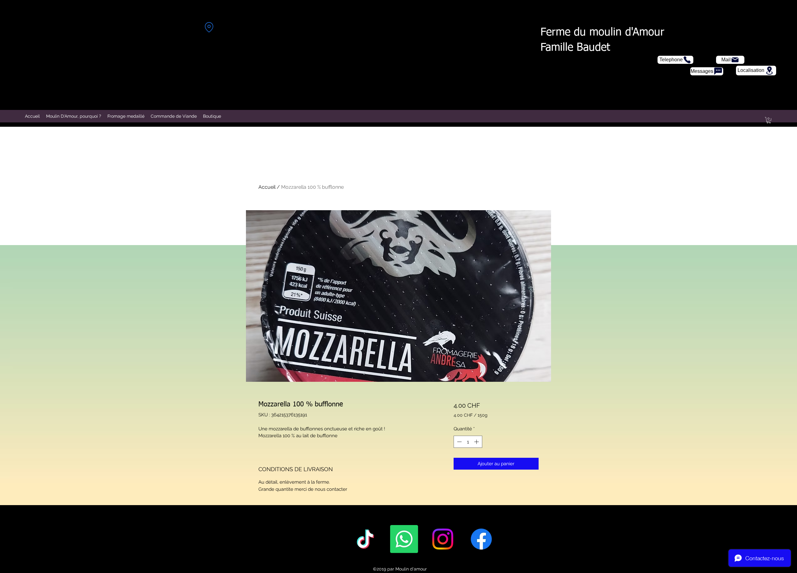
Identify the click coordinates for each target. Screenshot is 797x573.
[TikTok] (365, 539)
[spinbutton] (468, 442)
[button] (768, 120)
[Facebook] (481, 539)
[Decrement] (459, 442)
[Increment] (477, 442)
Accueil (267, 187)
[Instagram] (443, 539)
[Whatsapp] (404, 539)
